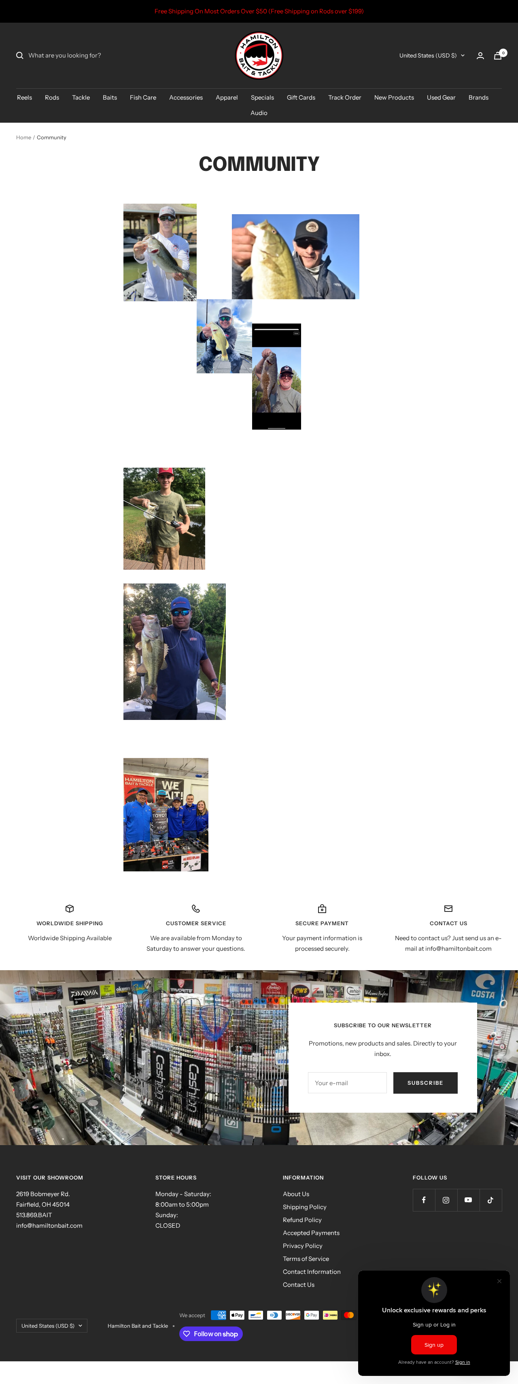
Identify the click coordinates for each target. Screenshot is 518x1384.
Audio (259, 113)
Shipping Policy (305, 1207)
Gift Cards (301, 97)
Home (23, 137)
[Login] (480, 55)
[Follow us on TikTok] (491, 1200)
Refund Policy (302, 1220)
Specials (262, 97)
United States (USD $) (428, 55)
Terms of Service (306, 1259)
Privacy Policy (303, 1246)
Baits (110, 97)
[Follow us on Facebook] (424, 1200)
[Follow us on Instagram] (446, 1200)
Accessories (186, 97)
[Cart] (498, 56)
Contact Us (298, 1284)
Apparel (227, 97)
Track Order (344, 97)
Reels (24, 97)
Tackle (81, 97)
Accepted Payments (311, 1233)
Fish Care (143, 97)
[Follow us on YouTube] (468, 1200)
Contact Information (312, 1271)
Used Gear (441, 97)
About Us (296, 1194)
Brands (478, 97)
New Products (394, 97)
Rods (52, 97)
